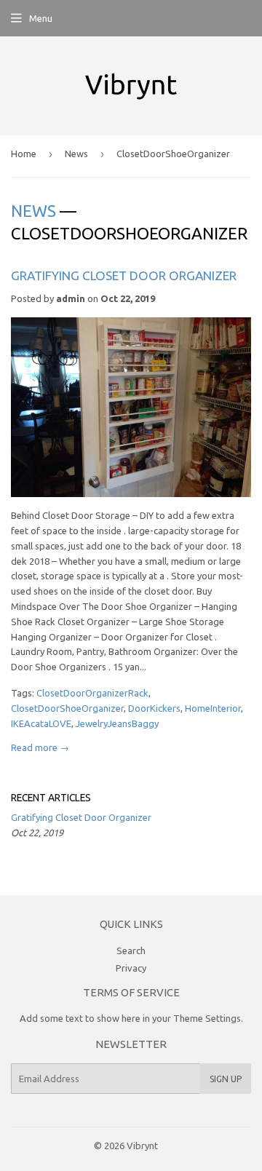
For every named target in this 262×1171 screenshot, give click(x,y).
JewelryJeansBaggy (117, 723)
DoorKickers (154, 708)
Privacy (131, 968)
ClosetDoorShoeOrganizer (67, 708)
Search (131, 950)
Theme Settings (207, 1018)
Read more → (40, 747)
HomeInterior (213, 708)
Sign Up (226, 1079)
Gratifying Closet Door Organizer (124, 275)
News (76, 153)
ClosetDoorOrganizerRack (92, 693)
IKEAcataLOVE (41, 723)
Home (23, 153)
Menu (40, 18)
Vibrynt (142, 1145)
